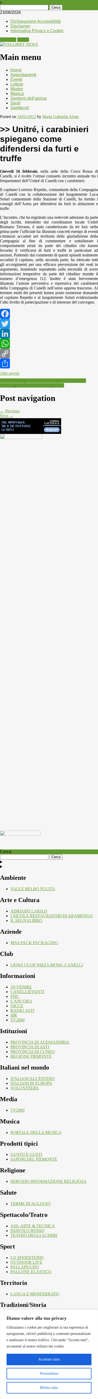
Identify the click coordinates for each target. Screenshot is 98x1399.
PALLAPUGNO (24, 1267)
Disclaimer (20, 26)
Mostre (16, 89)
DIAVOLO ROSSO (27, 1230)
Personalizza (49, 1373)
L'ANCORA (21, 1001)
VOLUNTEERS (24, 1088)
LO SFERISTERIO (27, 1257)
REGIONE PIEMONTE (31, 1056)
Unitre (58, 385)
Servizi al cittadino (34, 385)
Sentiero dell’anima (28, 98)
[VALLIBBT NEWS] (19, 44)
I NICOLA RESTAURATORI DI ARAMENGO (51, 916)
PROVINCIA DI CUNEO (32, 1051)
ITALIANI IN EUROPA (31, 1083)
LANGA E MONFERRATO (34, 1294)
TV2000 (17, 1020)
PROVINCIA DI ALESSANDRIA (40, 1042)
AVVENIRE (21, 987)
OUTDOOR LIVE (26, 1262)
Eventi (16, 79)
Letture (16, 84)
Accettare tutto (49, 1359)
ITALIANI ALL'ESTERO (32, 1078)
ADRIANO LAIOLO (28, 911)
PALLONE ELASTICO (30, 1271)
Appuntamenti (23, 74)
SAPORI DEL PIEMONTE (33, 1159)
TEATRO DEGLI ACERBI (33, 1235)
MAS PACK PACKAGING (34, 943)
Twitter (23, 39)
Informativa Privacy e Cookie (37, 31)
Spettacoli (19, 107)
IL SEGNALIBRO (26, 920)
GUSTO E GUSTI (26, 1154)
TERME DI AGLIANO (30, 1203)
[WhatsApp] (49, 344)
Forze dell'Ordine (42, 380)
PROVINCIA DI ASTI (29, 1047)
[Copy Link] (49, 354)
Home (16, 70)
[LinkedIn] (49, 334)
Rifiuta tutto (49, 1388)
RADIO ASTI (22, 1010)
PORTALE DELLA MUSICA (36, 1132)
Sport (15, 103)
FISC (14, 996)
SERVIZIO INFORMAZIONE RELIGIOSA (48, 1181)
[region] (49, 1354)
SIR (13, 1015)
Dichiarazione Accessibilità (35, 21)
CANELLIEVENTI (27, 991)
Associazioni (12, 380)
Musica (17, 93)
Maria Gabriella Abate (60, 116)
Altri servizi (9, 373)
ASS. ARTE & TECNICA (32, 1226)
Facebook (8, 39)
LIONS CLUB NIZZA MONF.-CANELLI (46, 965)
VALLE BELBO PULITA (32, 889)
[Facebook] (49, 314)
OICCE (16, 1006)
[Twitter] (49, 324)
